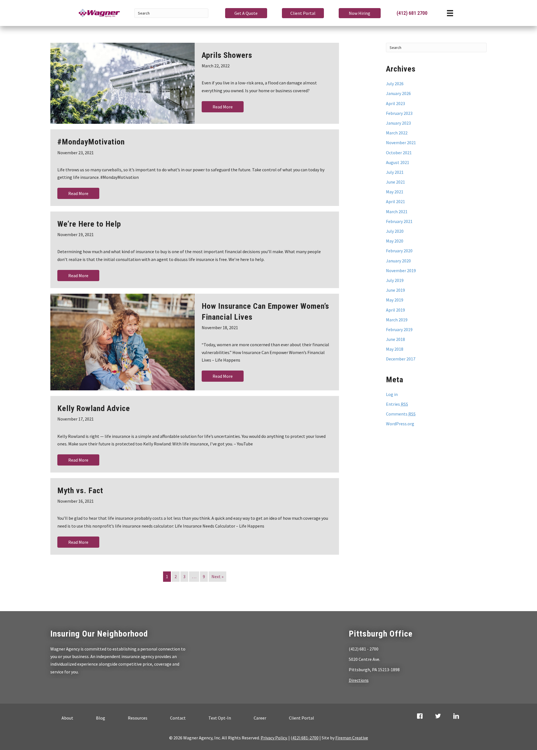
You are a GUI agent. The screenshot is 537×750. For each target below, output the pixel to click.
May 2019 (394, 300)
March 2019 (397, 319)
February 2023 (399, 113)
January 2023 (398, 123)
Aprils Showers (227, 55)
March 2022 (397, 133)
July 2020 (395, 231)
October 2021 (399, 152)
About (67, 718)
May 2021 (394, 191)
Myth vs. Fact (80, 490)
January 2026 (398, 93)
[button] (246, 13)
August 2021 (397, 162)
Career (260, 718)
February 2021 (399, 221)
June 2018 (395, 339)
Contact (178, 718)
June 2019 (395, 290)
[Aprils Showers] (122, 83)
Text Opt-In (219, 718)
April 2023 (395, 103)
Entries (397, 404)
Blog (100, 718)
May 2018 (394, 349)
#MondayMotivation (91, 141)
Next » (217, 576)
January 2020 (398, 261)
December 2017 (400, 359)
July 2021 (395, 172)
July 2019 (395, 280)
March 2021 (397, 211)
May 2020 (394, 241)
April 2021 (395, 201)
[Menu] (450, 13)
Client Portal (301, 718)
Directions (359, 680)
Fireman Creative (351, 737)
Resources (137, 718)
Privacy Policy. (274, 737)
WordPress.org (400, 423)
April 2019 (395, 310)
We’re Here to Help (89, 224)
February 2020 (399, 250)
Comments (401, 414)
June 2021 (395, 182)
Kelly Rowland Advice (93, 408)
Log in (392, 394)
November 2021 (401, 142)
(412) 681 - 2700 (363, 649)
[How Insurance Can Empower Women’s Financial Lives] (122, 342)
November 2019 (401, 270)
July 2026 (395, 83)
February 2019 (399, 329)
